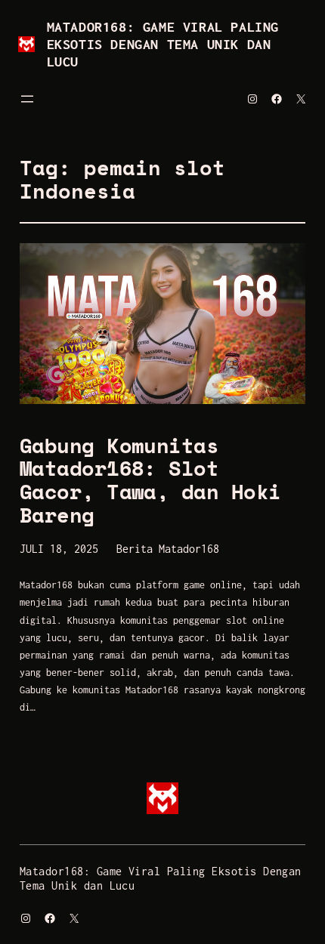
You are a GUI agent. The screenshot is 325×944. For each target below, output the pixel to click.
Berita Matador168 (167, 548)
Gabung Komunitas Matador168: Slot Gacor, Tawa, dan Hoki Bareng (150, 480)
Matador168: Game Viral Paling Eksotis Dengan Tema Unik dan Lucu (163, 44)
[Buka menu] (27, 99)
